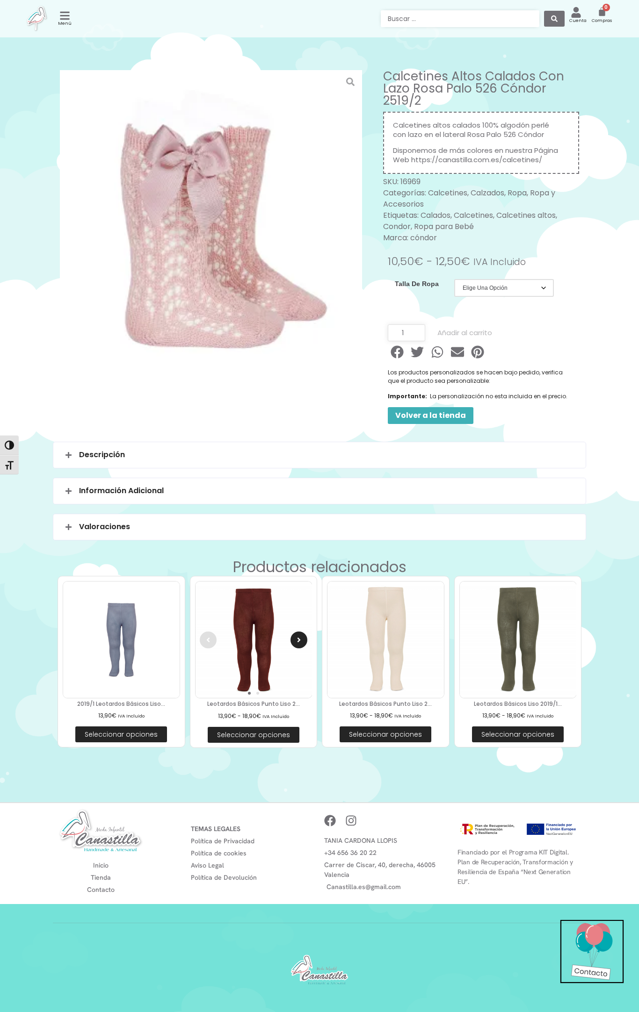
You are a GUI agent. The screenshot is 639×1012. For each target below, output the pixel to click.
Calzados (487, 192)
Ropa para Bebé (444, 226)
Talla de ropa (417, 283)
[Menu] (64, 15)
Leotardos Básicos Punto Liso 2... (253, 704)
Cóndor (531, 134)
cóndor (423, 237)
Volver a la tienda (430, 415)
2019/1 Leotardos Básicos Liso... (121, 704)
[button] (398, 352)
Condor (397, 226)
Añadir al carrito (464, 332)
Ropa (517, 192)
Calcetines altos (526, 215)
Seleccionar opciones (121, 734)
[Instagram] (351, 820)
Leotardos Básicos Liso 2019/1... (518, 704)
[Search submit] (554, 19)
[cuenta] (576, 12)
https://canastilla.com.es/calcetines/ (476, 160)
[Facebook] (330, 820)
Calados (435, 215)
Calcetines (447, 192)
